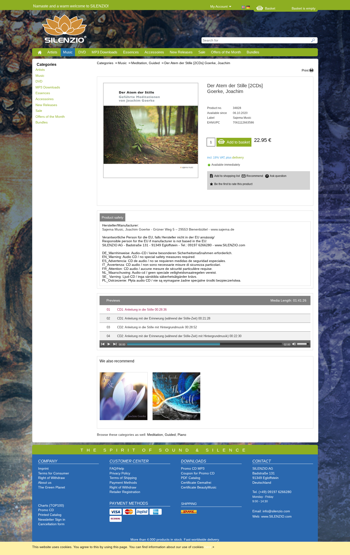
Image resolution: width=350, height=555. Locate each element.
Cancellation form (51, 524)
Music (68, 52)
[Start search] (313, 40)
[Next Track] (115, 344)
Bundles (253, 52)
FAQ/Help (117, 468)
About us (44, 482)
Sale (201, 52)
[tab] (112, 217)
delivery (238, 157)
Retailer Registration (125, 492)
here (208, 547)
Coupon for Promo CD (198, 473)
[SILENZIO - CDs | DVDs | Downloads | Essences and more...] (64, 30)
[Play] (109, 344)
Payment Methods (123, 482)
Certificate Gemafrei (196, 482)
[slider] (303, 343)
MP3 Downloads (104, 52)
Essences (131, 52)
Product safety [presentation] (112, 217)
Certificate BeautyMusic (198, 487)
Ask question (278, 176)
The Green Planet (51, 487)
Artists (52, 52)
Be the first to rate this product (233, 184)
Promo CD (46, 510)
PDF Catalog (190, 478)
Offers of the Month (226, 52)
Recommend (254, 176)
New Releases (181, 52)
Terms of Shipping (123, 478)
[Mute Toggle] (294, 344)
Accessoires (154, 52)
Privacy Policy (120, 473)
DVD (82, 52)
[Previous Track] (103, 344)
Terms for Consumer (53, 473)
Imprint (43, 468)
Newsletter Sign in (51, 519)
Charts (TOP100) (51, 505)
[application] (205, 322)
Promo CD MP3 (193, 468)
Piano (182, 435)
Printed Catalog (49, 515)
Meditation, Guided (161, 435)
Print (305, 70)
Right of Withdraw (51, 478)
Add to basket (238, 142)
